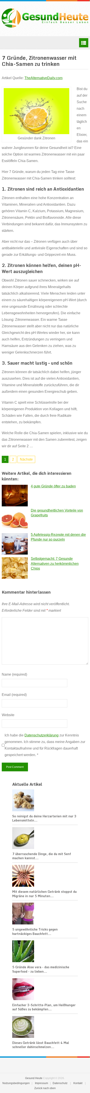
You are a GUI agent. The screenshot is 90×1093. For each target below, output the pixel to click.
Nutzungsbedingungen (16, 1083)
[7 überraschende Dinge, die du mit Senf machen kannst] (45, 838)
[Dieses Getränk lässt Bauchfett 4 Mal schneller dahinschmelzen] (45, 1027)
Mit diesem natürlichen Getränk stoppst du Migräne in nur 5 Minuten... (44, 893)
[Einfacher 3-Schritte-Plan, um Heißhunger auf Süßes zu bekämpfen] (45, 989)
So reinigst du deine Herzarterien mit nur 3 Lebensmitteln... (44, 818)
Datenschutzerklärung (41, 735)
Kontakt (77, 1083)
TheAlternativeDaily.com (43, 78)
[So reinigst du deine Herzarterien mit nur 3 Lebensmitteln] (45, 800)
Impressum (41, 1083)
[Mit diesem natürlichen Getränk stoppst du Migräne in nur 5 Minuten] (45, 876)
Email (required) (14, 695)
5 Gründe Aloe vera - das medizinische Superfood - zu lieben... (40, 969)
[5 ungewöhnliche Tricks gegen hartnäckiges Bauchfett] (45, 914)
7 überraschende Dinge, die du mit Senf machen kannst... (41, 856)
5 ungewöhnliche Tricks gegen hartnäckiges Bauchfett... (35, 931)
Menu (83, 42)
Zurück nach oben (45, 1088)
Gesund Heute (33, 1078)
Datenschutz (60, 1083)
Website (8, 715)
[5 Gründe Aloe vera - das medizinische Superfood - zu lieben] (45, 951)
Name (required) (14, 674)
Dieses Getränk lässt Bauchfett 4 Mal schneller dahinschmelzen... (40, 1045)
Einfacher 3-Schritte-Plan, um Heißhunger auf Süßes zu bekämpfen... (44, 1007)
